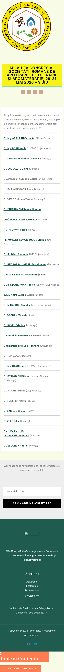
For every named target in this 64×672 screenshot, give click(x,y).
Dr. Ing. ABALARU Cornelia (19, 138)
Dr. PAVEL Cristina (14, 325)
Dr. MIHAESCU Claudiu (17, 305)
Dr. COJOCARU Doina (16, 168)
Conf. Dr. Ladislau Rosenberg (21, 274)
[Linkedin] (35, 644)
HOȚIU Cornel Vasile (15, 229)
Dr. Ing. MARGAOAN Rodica (19, 284)
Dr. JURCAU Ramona (16, 254)
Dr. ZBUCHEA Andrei (16, 445)
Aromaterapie (32, 590)
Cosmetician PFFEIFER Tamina (22, 345)
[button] (32, 57)
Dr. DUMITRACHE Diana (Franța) (22, 209)
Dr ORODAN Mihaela (15, 315)
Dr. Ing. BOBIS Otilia (15, 148)
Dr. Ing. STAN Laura (15, 366)
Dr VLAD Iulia (11, 421)
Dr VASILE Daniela (14, 410)
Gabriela (24, 435)
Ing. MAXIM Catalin (15, 294)
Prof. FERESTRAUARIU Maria (20, 219)
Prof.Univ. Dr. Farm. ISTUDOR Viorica (25, 239)
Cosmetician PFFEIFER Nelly (20, 335)
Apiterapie (32, 581)
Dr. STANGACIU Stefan (17, 376)
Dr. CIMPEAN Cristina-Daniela (21, 158)
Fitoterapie (32, 585)
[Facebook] (28, 644)
